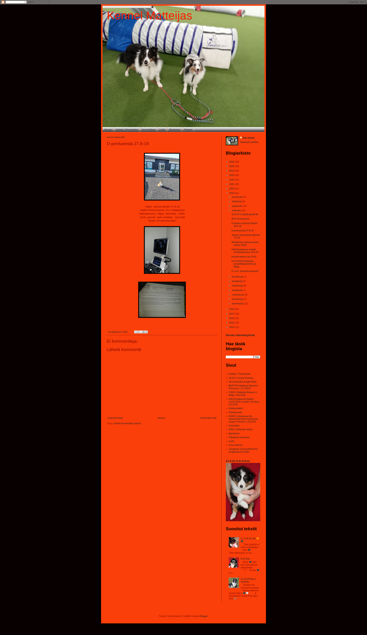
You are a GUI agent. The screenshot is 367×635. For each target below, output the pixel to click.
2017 (232, 314)
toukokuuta (238, 285)
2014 (232, 327)
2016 (232, 318)
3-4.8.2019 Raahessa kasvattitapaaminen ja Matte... (244, 264)
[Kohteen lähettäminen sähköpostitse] (135, 331)
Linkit (162, 129)
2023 (232, 175)
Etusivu (108, 129)
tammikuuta (238, 303)
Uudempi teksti (115, 418)
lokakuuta (237, 201)
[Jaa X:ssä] (140, 331)
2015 (232, 322)
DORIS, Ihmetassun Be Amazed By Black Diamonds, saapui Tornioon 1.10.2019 (243, 419)
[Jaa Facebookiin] (143, 331)
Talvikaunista (235, 412)
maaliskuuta (238, 294)
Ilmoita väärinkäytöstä (240, 335)
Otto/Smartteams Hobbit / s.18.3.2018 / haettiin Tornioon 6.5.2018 (244, 402)
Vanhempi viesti (208, 418)
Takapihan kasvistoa (239, 437)
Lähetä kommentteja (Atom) (127, 423)
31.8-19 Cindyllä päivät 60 (245, 214)
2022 (232, 180)
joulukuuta (237, 197)
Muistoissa (174, 129)
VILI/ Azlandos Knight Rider (243, 382)
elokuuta (236, 210)
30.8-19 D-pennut (240, 219)
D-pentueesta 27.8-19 (243, 230)
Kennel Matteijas (149, 15)
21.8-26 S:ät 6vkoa (238, 461)
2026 (232, 162)
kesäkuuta (237, 281)
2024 (232, 170)
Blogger (204, 616)
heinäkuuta (238, 277)
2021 (232, 184)
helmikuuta (238, 299)
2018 (232, 309)
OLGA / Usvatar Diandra (241, 378)
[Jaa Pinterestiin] (146, 331)
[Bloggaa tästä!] (138, 331)
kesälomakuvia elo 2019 (244, 256)
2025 (232, 166)
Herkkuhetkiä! (236, 408)
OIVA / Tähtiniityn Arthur (241, 429)
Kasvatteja (234, 425)
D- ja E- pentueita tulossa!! (245, 271)
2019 (232, 193)
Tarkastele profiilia (249, 142)
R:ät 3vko (245, 559)
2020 (232, 188)
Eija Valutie (249, 138)
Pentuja (188, 129)
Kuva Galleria (148, 129)
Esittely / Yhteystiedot (127, 129)
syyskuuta (237, 206)
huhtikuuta (237, 290)
